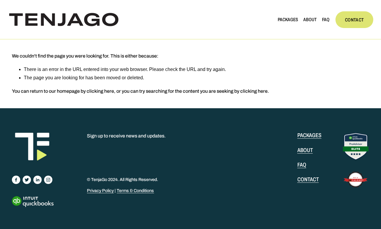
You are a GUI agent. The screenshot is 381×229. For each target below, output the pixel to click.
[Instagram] (48, 180)
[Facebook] (16, 180)
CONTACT (354, 19)
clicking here (100, 91)
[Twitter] (27, 180)
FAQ (326, 19)
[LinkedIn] (37, 180)
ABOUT (310, 19)
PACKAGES (288, 19)
